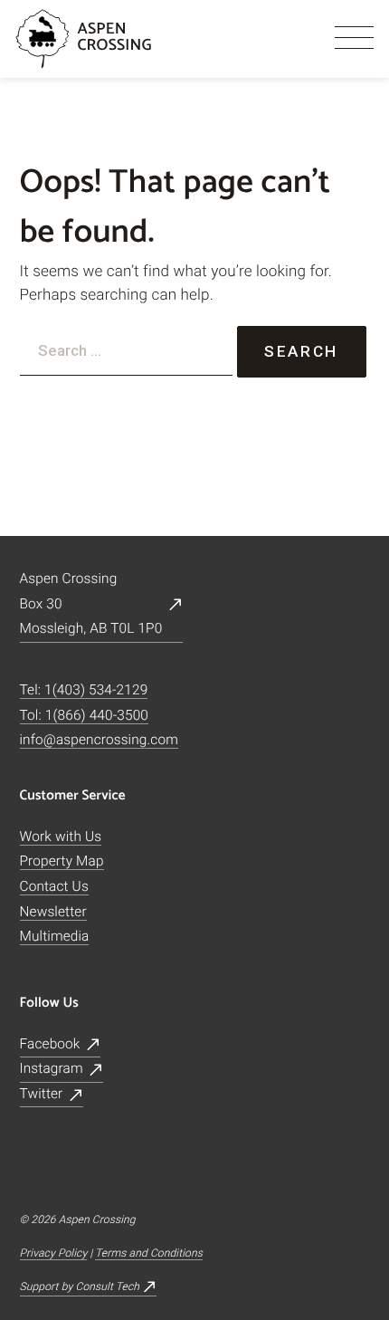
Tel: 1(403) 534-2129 (84, 690)
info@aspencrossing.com (99, 740)
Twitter (41, 1094)
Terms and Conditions (149, 1253)
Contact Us (54, 886)
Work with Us (61, 836)
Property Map (62, 861)
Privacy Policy (54, 1253)
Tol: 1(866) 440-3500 (84, 715)
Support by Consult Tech (80, 1286)
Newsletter (53, 912)
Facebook (50, 1044)
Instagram (51, 1068)
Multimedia (55, 936)
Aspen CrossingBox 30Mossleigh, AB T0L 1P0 (91, 603)
